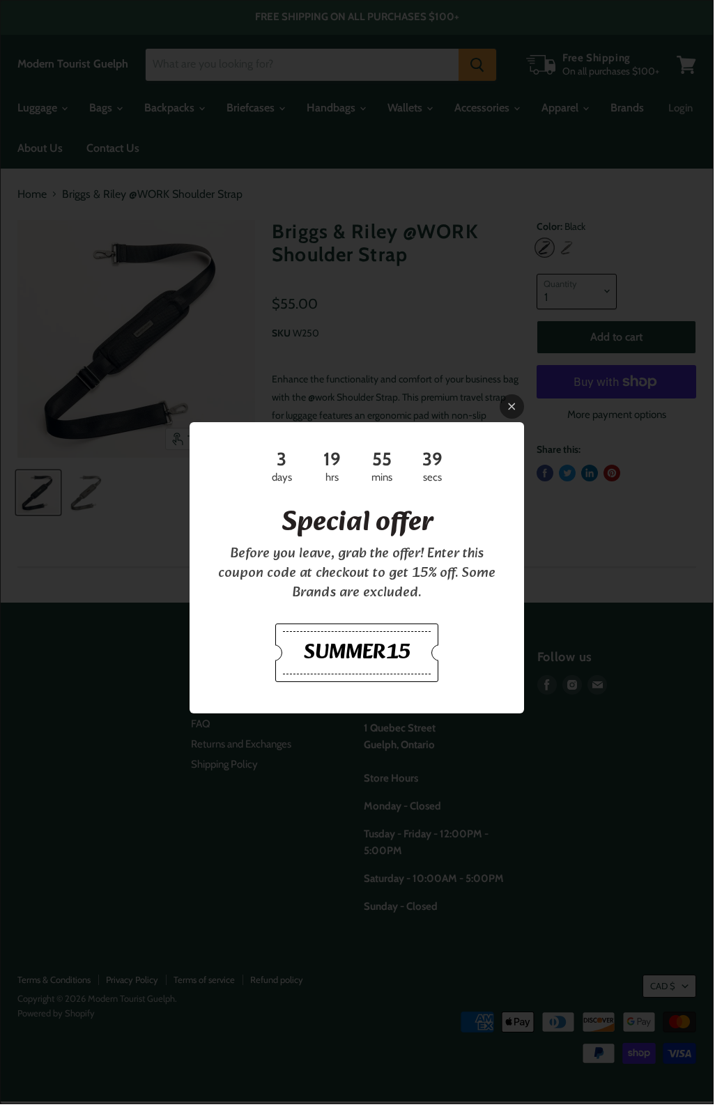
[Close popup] (512, 406)
